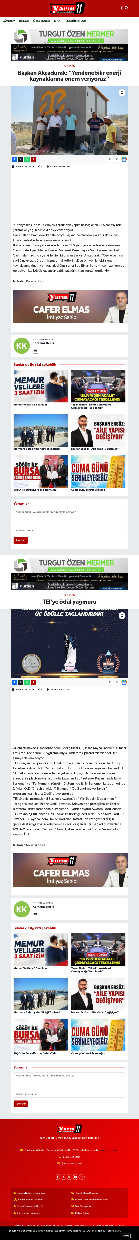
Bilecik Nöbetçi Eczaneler (32, 1193)
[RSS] (82, 1177)
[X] (63, 1177)
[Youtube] (75, 1177)
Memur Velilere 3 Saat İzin (30, 404)
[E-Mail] (35, 351)
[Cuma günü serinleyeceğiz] (98, 471)
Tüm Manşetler (83, 1206)
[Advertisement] (74, 196)
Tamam (125, 1236)
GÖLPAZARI (94, 1225)
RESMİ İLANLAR (75, 21)
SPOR (58, 21)
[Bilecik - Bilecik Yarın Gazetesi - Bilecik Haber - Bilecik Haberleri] (67, 8)
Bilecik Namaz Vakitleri (30, 1199)
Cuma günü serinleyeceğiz (88, 489)
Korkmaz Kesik (43, 343)
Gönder (21, 540)
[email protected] (109, 1150)
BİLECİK (24, 21)
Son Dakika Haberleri (28, 1213)
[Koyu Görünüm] (122, 8)
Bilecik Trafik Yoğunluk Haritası (91, 1199)
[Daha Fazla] (33, 159)
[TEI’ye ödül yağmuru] (69, 643)
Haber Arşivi (82, 1213)
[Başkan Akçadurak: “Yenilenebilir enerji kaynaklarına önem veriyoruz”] (69, 120)
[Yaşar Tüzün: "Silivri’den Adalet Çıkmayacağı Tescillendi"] (98, 385)
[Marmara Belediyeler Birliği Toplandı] (41, 430)
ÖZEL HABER (41, 21)
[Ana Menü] (12, 8)
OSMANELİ (80, 1225)
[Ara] (126, 8)
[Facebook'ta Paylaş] (14, 159)
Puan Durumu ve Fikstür (30, 1206)
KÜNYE (120, 1225)
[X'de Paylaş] (20, 159)
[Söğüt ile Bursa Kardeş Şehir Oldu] (41, 471)
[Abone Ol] (124, 159)
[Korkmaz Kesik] (22, 345)
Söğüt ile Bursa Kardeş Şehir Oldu (35, 489)
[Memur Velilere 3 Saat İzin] (41, 385)
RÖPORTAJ (108, 1225)
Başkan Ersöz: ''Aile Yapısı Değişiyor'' (95, 448)
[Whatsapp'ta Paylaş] (27, 159)
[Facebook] (57, 1177)
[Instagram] (69, 1177)
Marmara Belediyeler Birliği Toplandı (37, 448)
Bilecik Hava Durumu (87, 1193)
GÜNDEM (9, 21)
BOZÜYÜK (66, 1225)
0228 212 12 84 (72, 1157)
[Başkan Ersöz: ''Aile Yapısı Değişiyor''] (98, 430)
